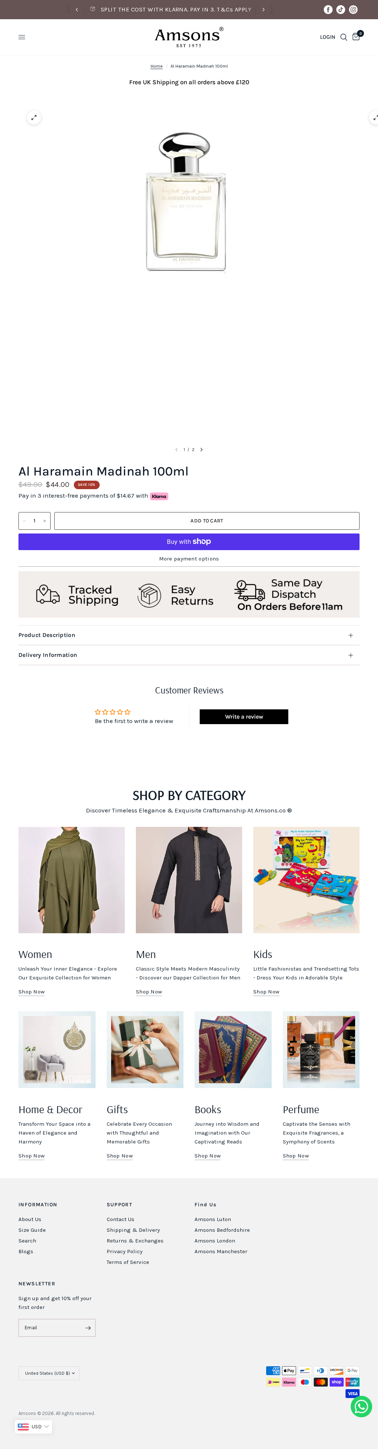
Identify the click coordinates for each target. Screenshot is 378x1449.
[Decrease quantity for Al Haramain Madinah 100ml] (24, 520)
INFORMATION (37, 1204)
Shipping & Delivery (133, 1230)
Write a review (244, 716)
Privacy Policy (124, 1251)
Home (157, 66)
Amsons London (215, 1240)
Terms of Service (128, 1262)
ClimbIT (129, 1413)
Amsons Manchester (221, 1251)
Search (27, 1240)
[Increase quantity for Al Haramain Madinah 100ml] (44, 520)
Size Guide (32, 1230)
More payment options (189, 559)
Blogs (25, 1251)
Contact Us (120, 1219)
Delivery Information (47, 654)
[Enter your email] (88, 1328)
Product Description (46, 634)
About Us (29, 1219)
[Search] (344, 37)
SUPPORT (120, 1204)
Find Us (206, 1204)
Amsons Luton (213, 1219)
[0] (355, 37)
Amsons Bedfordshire (222, 1230)
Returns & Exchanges (135, 1240)
